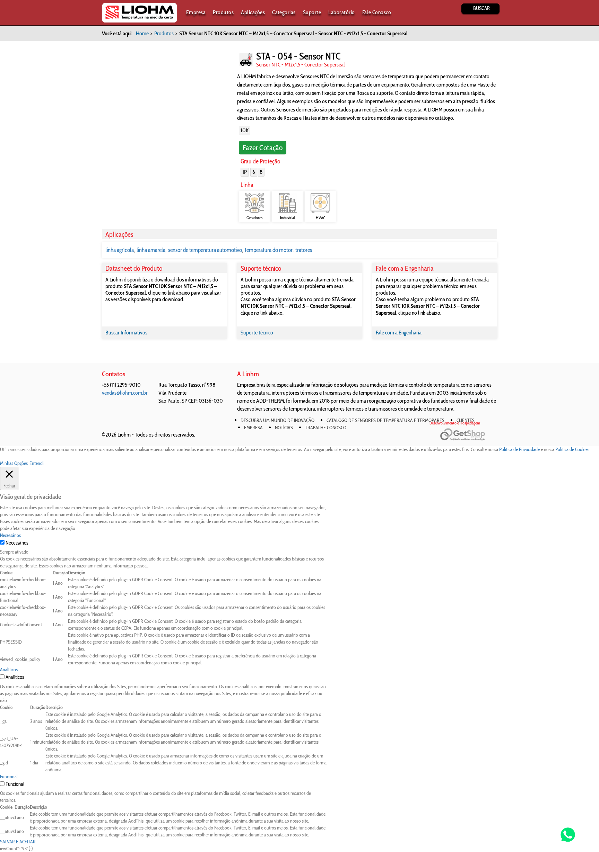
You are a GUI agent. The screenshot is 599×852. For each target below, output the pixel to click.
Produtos (223, 12)
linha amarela (151, 249)
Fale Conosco (376, 12)
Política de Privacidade (519, 449)
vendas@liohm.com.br (125, 392)
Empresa (196, 12)
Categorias (284, 12)
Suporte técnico (257, 332)
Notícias (284, 427)
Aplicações (253, 12)
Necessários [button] (10, 535)
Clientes (466, 420)
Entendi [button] (36, 463)
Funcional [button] (9, 776)
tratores (303, 249)
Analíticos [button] (9, 669)
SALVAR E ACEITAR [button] (18, 841)
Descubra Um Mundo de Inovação (277, 420)
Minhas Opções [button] (14, 463)
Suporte (312, 12)
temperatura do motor (269, 249)
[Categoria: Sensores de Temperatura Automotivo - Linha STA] (246, 60)
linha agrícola (119, 249)
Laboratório (341, 12)
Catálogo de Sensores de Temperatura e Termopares (385, 420)
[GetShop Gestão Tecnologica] (468, 434)
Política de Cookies (572, 449)
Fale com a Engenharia (399, 332)
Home (142, 33)
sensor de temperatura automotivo (205, 249)
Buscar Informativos (126, 332)
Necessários (17, 543)
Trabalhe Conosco (325, 427)
